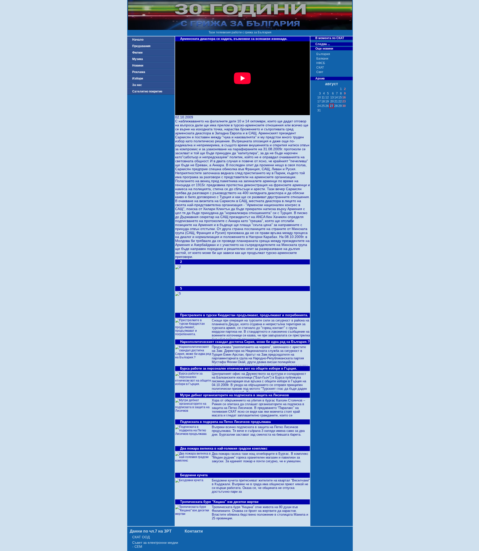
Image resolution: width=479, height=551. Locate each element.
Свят (319, 72)
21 (336, 101)
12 (327, 97)
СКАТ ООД (141, 537)
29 (340, 106)
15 (340, 97)
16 (344, 97)
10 (319, 97)
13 (332, 97)
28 (336, 106)
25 (323, 106)
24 (319, 106)
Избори (137, 78)
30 (344, 106)
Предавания (141, 46)
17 (319, 101)
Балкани (322, 58)
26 (327, 106)
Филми (137, 52)
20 (332, 101)
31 (319, 110)
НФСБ (320, 63)
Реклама (138, 72)
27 (331, 106)
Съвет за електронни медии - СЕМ (155, 545)
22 (340, 101)
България (323, 54)
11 (323, 97)
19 (327, 101)
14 (336, 97)
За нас (137, 85)
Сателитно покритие (147, 91)
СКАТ (320, 67)
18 (323, 101)
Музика (137, 59)
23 (344, 101)
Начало (137, 39)
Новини (137, 65)
